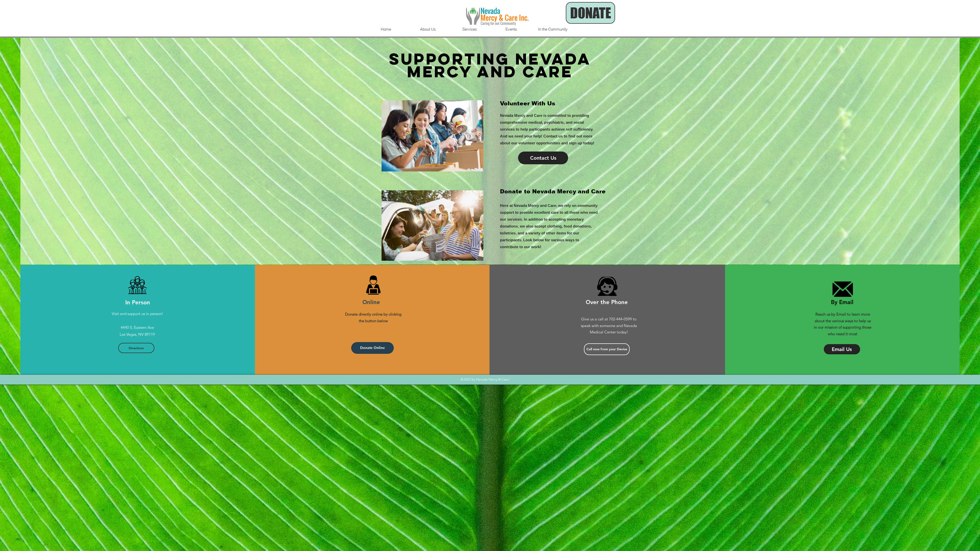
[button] (607, 349)
